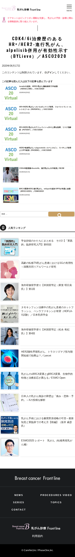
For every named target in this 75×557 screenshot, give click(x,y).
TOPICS (56, 502)
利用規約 (37, 535)
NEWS (18, 495)
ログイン (49, 72)
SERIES (18, 502)
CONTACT (19, 509)
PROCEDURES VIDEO (56, 495)
